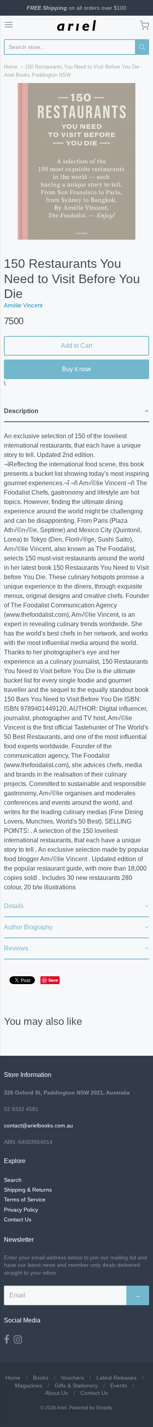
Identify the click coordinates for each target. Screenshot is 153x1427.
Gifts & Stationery (76, 1385)
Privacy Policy (21, 1210)
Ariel (62, 1408)
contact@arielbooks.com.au (38, 1125)
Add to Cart (76, 345)
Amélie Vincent (23, 305)
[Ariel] (76, 25)
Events (118, 1385)
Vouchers (72, 1378)
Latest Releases (117, 1378)
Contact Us (17, 1219)
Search (13, 1180)
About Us (56, 1393)
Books (40, 1378)
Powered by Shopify (90, 1408)
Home (10, 67)
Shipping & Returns (28, 1190)
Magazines (28, 1385)
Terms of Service (25, 1199)
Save (53, 980)
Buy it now (76, 369)
